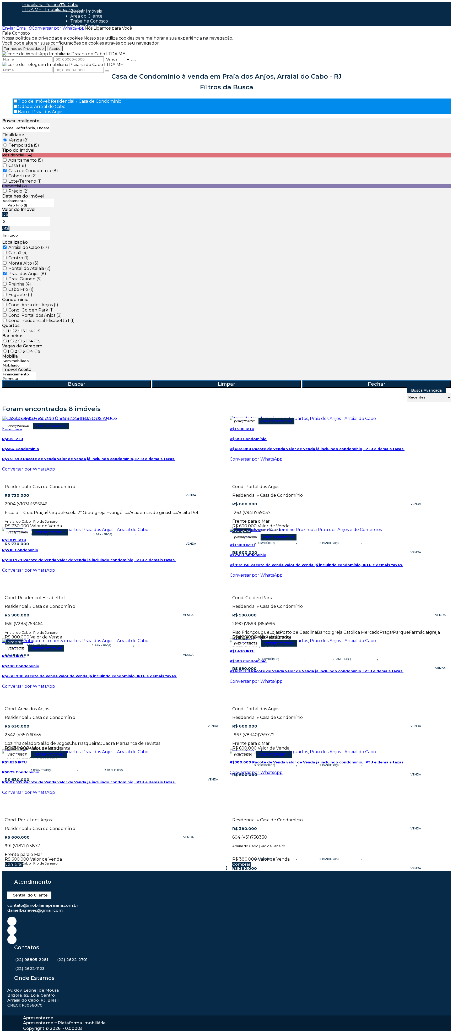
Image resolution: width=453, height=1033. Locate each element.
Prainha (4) (19, 284)
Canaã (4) (18, 252)
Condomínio (15, 299)
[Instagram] (12, 921)
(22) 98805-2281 (31, 959)
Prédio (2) (18, 191)
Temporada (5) (24, 145)
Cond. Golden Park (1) (31, 310)
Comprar (241, 864)
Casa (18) (17, 165)
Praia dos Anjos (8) (27, 273)
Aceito (55, 48)
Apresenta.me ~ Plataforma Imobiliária (64, 1022)
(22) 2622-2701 (72, 959)
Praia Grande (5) (25, 278)
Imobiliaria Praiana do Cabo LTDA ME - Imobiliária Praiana (52, 7)
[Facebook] (12, 930)
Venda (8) (19, 140)
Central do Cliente (30, 895)
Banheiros (13, 335)
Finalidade (13, 134)
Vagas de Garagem (22, 345)
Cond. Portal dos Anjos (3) (35, 315)
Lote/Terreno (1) (25, 181)
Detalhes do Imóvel (23, 196)
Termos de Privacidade (24, 48)
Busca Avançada (426, 390)
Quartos (11, 325)
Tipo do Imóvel (18, 150)
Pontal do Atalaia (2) (29, 268)
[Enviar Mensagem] (107, 71)
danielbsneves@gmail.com (35, 910)
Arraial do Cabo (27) (28, 247)
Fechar (376, 384)
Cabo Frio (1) (21, 289)
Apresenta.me (38, 1017)
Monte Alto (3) (23, 263)
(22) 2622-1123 (30, 968)
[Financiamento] (19, 374)
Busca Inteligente (20, 120)
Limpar (226, 384)
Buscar (76, 384)
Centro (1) (18, 257)
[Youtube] (12, 939)
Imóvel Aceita (16, 369)
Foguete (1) (20, 294)
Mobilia (10, 356)
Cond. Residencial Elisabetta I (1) (41, 320)
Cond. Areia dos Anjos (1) (33, 304)
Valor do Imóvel (18, 209)
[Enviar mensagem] (133, 60)
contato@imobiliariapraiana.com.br (42, 905)
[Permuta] (19, 378)
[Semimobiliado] (15, 361)
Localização (15, 242)
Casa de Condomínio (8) (33, 170)
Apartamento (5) (25, 160)
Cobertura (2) (22, 175)
